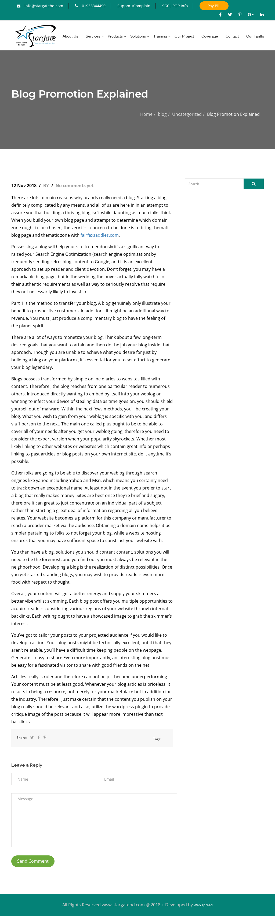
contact (232, 36)
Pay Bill (214, 5)
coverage (209, 36)
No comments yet (74, 185)
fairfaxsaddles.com (100, 235)
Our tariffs (255, 36)
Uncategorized (187, 114)
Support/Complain (133, 5)
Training (160, 36)
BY (46, 185)
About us (70, 36)
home (50, 36)
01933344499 (94, 5)
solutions (138, 36)
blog (162, 114)
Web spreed (203, 905)
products (115, 36)
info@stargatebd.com (43, 5)
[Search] (254, 184)
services (93, 36)
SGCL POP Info (175, 5)
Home (146, 114)
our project (184, 36)
